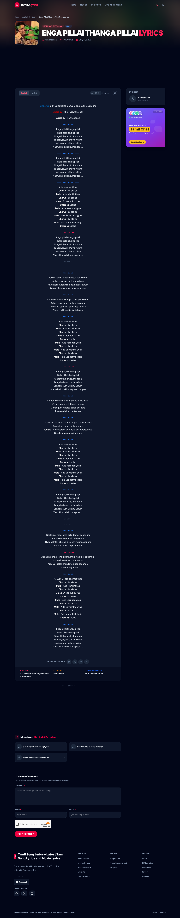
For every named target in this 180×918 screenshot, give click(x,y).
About (144, 859)
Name (18, 809)
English (24, 93)
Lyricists (96, 5)
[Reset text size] (96, 93)
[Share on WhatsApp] (80, 661)
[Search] (163, 5)
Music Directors (113, 5)
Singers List (115, 859)
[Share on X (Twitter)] (74, 661)
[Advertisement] (90, 67)
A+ (99, 93)
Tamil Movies (83, 859)
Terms (154, 912)
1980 (68, 26)
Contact (145, 876)
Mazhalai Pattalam (29, 17)
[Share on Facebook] (68, 661)
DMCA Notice (147, 863)
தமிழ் (34, 93)
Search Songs (84, 876)
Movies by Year (84, 863)
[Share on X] (24, 893)
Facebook (23, 882)
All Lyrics (114, 867)
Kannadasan (51, 40)
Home (73, 5)
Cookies (163, 912)
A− (92, 93)
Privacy (145, 872)
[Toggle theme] (157, 5)
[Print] (115, 93)
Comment (20, 785)
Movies (83, 5)
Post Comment (26, 834)
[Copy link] (86, 661)
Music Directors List (118, 863)
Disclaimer (146, 867)
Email (72, 809)
